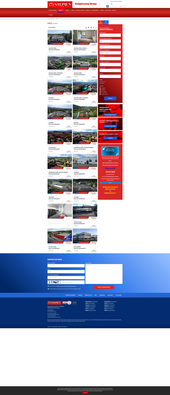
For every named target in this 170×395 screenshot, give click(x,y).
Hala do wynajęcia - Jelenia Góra (60, 216)
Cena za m (102, 67)
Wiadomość (88, 263)
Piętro (101, 73)
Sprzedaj (102, 295)
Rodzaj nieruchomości (106, 38)
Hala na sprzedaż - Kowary (60, 91)
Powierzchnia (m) (104, 61)
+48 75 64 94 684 (52, 313)
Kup (95, 295)
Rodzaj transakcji (104, 50)
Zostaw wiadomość (110, 114)
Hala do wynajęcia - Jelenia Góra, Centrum (60, 67)
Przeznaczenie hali (105, 44)
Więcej (110, 182)
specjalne (103, 89)
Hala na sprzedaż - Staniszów (60, 141)
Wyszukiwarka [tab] (100, 22)
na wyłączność (104, 92)
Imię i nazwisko (51, 263)
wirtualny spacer (104, 94)
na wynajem (91, 301)
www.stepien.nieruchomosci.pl (53, 317)
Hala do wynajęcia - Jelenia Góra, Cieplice (85, 42)
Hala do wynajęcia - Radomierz (85, 241)
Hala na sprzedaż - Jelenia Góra (60, 42)
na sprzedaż (110, 301)
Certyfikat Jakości (79, 10)
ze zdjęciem (103, 88)
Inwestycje (88, 10)
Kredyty (102, 10)
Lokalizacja (103, 32)
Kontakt (51, 14)
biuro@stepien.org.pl (54, 314)
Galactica (65, 326)
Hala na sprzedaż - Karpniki (60, 191)
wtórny (102, 83)
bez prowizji (103, 91)
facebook (107, 6)
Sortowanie (51, 27)
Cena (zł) (102, 56)
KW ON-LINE (108, 10)
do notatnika (68, 52)
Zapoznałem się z (62, 286)
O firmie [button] (67, 10)
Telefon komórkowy (53, 275)
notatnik (114, 10)
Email (48, 269)
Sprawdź (110, 138)
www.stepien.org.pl (51, 315)
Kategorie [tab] (106, 22)
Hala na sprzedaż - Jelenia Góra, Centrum (85, 91)
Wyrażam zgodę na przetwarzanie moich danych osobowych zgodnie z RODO (65, 288)
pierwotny (103, 81)
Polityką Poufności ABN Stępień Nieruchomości (66, 286)
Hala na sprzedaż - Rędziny (85, 116)
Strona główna (53, 10)
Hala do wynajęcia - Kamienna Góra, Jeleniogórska (85, 141)
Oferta (80, 295)
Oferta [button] (60, 10)
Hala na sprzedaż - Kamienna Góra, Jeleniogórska (60, 166)
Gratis (72, 10)
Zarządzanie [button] (95, 10)
